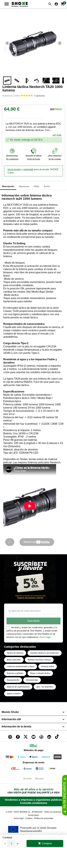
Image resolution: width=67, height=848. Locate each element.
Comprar (45, 843)
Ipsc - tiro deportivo (44, 687)
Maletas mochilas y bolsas (39, 660)
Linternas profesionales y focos (20, 666)
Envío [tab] (47, 186)
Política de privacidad (43, 818)
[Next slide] (59, 43)
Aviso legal (19, 818)
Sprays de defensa (15, 653)
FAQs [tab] (36, 186)
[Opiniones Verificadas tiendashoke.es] (33, 746)
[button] (7, 80)
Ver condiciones (12, 159)
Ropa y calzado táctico (40, 673)
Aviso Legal (45, 637)
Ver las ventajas (54, 159)
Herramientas (32, 680)
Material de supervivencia (18, 687)
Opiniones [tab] (24, 186)
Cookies (29, 818)
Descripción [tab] (8, 186)
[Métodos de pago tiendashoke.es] (9, 757)
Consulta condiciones (33, 803)
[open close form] (64, 795)
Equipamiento (13, 680)
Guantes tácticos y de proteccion (44, 653)
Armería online (47, 666)
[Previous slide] (7, 43)
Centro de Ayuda (33, 159)
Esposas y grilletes (15, 673)
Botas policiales (14, 660)
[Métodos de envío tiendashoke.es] (15, 769)
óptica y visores (13, 693)
